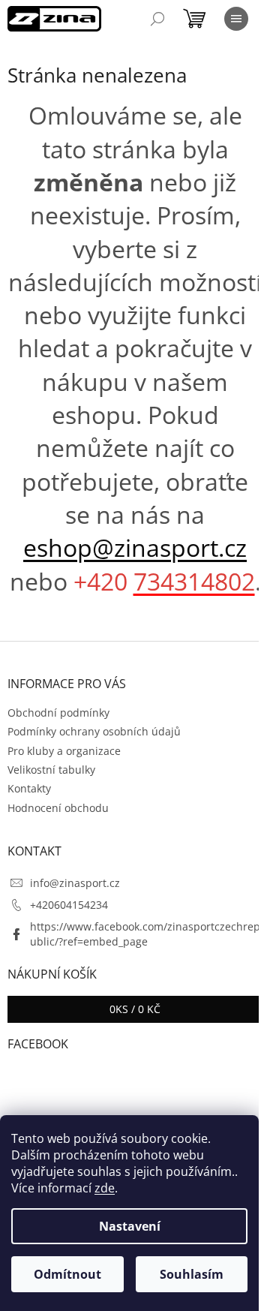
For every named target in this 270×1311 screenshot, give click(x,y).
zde (104, 1188)
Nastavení (129, 1226)
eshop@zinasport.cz (135, 547)
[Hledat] (157, 19)
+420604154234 (69, 905)
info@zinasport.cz (75, 883)
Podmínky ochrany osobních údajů (94, 731)
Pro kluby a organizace (64, 751)
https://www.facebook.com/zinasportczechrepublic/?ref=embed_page (145, 933)
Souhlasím (192, 1274)
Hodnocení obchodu (58, 808)
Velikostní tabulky (51, 769)
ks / (135, 1009)
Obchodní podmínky (59, 712)
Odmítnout (67, 1274)
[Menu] (236, 19)
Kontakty (29, 788)
